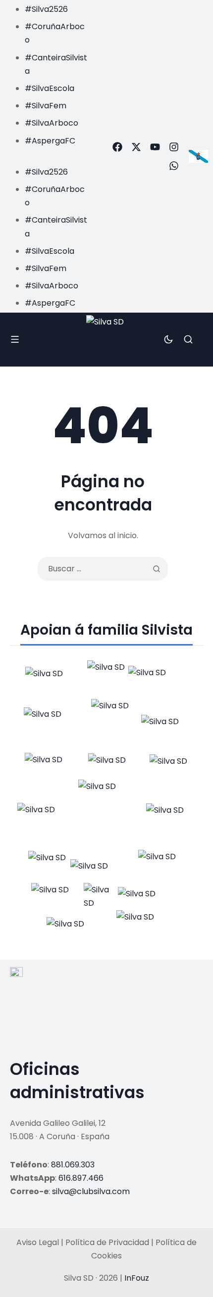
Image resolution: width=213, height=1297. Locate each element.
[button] (46, 154)
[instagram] (174, 147)
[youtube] (155, 147)
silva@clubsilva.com (91, 1191)
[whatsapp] (174, 166)
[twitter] (136, 147)
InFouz (136, 1278)
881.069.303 (73, 1164)
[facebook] (117, 147)
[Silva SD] (106, 340)
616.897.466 (81, 1178)
